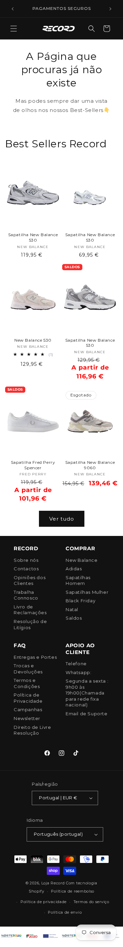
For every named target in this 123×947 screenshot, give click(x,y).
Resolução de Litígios (30, 624)
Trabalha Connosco (26, 595)
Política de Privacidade (28, 698)
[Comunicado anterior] (12, 8)
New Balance (82, 560)
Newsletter (27, 718)
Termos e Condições (27, 683)
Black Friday (80, 600)
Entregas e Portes (35, 657)
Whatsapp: (78, 672)
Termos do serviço (91, 901)
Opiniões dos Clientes (29, 580)
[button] (13, 28)
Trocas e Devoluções (28, 668)
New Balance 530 (33, 340)
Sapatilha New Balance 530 (33, 237)
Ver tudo (61, 519)
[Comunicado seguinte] (110, 8)
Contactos (26, 568)
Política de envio (65, 912)
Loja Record (53, 883)
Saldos (74, 618)
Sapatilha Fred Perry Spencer (33, 465)
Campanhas (28, 709)
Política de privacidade (43, 901)
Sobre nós (26, 560)
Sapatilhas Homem (78, 580)
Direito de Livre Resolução (32, 730)
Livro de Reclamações (30, 610)
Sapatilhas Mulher (87, 592)
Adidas (74, 568)
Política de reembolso (72, 891)
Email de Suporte (87, 713)
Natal (72, 609)
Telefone (76, 663)
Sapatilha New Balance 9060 (90, 465)
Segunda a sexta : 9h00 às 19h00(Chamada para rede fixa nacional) (87, 692)
